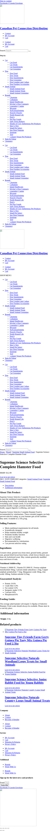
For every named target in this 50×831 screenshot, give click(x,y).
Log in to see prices (7, 477)
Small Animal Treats (17, 91)
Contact (8, 33)
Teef (11, 135)
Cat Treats (13, 65)
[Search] (30, 51)
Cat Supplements (16, 67)
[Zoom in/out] (1, 828)
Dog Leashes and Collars (19, 82)
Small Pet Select (16, 128)
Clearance (8, 141)
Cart (6, 38)
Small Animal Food (17, 89)
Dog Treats (14, 76)
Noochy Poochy (16, 113)
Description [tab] (9, 485)
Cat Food (13, 62)
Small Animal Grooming (19, 93)
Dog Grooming (15, 80)
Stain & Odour (10, 139)
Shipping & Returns (12, 742)
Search (2, 51)
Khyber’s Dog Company (19, 104)
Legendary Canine (17, 106)
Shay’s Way (14, 126)
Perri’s (12, 117)
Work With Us (10, 767)
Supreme (13, 132)
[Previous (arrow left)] (1, 830)
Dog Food (14, 73)
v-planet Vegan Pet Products (20, 137)
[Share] (6, 828)
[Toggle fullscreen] (3, 828)
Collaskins (14, 100)
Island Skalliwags (16, 102)
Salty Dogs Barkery (17, 121)
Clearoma (13, 97)
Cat (6, 60)
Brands (7, 95)
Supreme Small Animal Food (23, 452)
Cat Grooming (15, 69)
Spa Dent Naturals (17, 130)
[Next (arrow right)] (3, 830)
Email (2, 783)
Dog (6, 71)
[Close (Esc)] (8, 828)
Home (2, 452)
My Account (9, 36)
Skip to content (6, 1)
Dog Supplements (16, 78)
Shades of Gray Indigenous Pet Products (25, 124)
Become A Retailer (12, 720)
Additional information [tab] (13, 488)
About (7, 715)
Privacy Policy (10, 744)
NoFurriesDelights (17, 111)
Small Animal (10, 86)
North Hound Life (17, 115)
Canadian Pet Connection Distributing (24, 28)
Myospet (13, 108)
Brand (8, 452)
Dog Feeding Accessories (19, 84)
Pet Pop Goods (15, 119)
